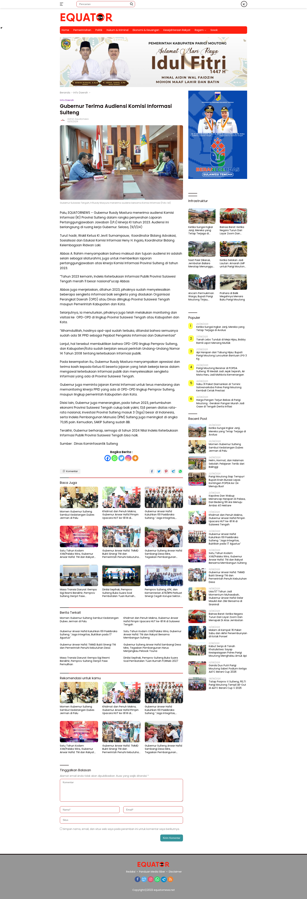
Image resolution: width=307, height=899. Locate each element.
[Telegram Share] (173, 471)
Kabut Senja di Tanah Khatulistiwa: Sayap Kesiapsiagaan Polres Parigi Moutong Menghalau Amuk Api (228, 651)
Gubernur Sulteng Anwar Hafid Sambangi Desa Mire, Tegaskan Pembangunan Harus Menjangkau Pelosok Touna (163, 554)
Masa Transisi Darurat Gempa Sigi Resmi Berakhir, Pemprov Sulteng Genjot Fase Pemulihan (78, 593)
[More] (135, 458)
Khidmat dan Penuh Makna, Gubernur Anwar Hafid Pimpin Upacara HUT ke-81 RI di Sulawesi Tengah (120, 515)
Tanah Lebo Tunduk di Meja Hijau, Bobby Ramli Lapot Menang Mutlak (221, 341)
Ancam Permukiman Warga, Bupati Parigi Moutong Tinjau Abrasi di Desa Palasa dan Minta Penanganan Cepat (201, 296)
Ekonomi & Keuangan (146, 30)
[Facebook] (107, 458)
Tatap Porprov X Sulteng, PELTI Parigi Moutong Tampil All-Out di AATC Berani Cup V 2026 (227, 685)
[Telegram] (164, 879)
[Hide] (1, 27)
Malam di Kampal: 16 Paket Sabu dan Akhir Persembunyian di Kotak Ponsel (228, 633)
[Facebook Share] (152, 471)
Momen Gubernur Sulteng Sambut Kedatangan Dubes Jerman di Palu (77, 515)
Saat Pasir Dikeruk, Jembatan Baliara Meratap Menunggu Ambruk (200, 263)
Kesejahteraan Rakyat (176, 30)
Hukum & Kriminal (117, 30)
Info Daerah (67, 100)
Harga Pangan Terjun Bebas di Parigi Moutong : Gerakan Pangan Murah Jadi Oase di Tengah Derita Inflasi (220, 403)
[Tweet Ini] (159, 471)
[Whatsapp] (114, 458)
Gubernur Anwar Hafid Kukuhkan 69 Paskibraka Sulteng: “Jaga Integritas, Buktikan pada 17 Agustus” (161, 515)
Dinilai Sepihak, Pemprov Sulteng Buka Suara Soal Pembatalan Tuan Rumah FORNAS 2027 (118, 593)
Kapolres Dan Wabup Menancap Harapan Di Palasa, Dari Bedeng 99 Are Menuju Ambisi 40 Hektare (227, 500)
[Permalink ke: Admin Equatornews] (63, 120)
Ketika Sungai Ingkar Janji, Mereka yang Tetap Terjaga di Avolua (200, 230)
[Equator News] (86, 17)
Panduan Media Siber (152, 871)
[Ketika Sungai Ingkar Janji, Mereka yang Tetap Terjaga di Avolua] (202, 216)
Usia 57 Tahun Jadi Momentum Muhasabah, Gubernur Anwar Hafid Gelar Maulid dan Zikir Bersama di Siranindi (226, 598)
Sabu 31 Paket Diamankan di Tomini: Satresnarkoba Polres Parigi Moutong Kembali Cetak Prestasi (218, 387)
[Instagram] (128, 458)
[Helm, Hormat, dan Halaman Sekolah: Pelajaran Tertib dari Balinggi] (197, 463)
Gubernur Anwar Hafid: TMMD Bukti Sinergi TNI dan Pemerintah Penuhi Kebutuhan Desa (121, 554)
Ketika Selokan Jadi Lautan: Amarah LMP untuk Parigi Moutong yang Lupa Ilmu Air (233, 263)
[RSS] (170, 879)
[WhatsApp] (157, 879)
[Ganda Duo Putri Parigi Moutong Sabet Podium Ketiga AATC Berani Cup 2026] (197, 667)
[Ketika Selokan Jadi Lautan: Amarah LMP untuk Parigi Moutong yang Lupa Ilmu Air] (233, 249)
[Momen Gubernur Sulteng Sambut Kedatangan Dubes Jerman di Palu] (79, 497)
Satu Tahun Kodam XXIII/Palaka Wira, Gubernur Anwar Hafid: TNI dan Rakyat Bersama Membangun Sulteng (79, 554)
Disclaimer (175, 871)
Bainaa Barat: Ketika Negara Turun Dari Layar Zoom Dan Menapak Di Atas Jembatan (232, 230)
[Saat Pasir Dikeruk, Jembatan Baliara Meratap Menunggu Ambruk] (202, 249)
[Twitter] (121, 458)
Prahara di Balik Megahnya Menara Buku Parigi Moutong (232, 296)
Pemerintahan (82, 30)
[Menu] (62, 4)
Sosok (214, 30)
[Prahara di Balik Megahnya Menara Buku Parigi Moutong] (233, 282)
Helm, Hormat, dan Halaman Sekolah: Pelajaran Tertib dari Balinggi (226, 464)
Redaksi (130, 871)
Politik (98, 30)
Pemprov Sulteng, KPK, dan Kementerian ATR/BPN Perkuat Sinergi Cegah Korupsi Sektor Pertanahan (163, 593)
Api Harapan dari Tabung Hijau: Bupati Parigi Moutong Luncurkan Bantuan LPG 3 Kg (221, 355)
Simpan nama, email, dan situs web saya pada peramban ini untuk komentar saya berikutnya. (121, 829)
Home (65, 30)
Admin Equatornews (78, 118)
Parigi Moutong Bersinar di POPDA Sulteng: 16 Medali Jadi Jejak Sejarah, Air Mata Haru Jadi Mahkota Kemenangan (220, 371)
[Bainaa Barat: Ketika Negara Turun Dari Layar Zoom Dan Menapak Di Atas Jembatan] (233, 216)
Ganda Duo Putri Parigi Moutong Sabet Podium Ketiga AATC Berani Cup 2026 (228, 668)
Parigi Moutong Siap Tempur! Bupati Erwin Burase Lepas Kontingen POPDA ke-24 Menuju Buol (226, 481)
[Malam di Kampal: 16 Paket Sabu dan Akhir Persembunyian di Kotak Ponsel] (197, 632)
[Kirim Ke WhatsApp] (180, 471)
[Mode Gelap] (244, 4)
